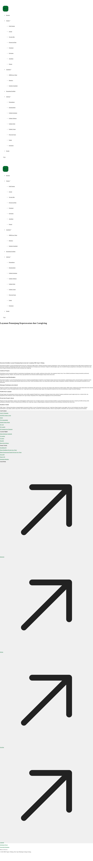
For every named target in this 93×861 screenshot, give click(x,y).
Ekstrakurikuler (12, 107)
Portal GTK (2, 457)
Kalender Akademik (13, 85)
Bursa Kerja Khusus (4, 443)
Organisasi (11, 47)
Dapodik (2, 440)
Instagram (2, 556)
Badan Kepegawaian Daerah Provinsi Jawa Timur (11, 452)
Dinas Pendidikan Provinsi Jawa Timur (8, 450)
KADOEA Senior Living (5, 415)
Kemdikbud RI (3, 447)
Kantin (10, 140)
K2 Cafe (2, 424)
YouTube (2, 747)
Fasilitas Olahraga (13, 118)
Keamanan (11, 145)
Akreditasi (11, 58)
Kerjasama (11, 53)
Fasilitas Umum (12, 129)
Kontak (7, 151)
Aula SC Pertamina (4, 413)
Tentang (8, 20)
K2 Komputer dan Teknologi (6, 429)
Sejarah (10, 31)
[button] (4, 157)
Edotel (1, 417)
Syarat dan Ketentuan (4, 847)
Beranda (8, 15)
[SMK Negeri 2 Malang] (12, 5)
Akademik (8, 69)
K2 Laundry (2, 427)
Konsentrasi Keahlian (10, 91)
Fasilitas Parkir (12, 123)
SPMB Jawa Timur (13, 75)
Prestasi (10, 64)
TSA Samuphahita (4, 420)
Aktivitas (8, 96)
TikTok (1, 652)
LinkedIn (2, 842)
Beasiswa (11, 80)
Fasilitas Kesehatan (13, 113)
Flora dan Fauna (12, 134)
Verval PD (2, 454)
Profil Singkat (12, 26)
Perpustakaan (12, 102)
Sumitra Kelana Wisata (5, 422)
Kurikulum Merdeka (4, 459)
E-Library (2, 438)
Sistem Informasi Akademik (6, 434)
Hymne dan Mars (12, 42)
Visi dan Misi (12, 37)
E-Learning (2, 436)
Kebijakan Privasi (4, 845)
